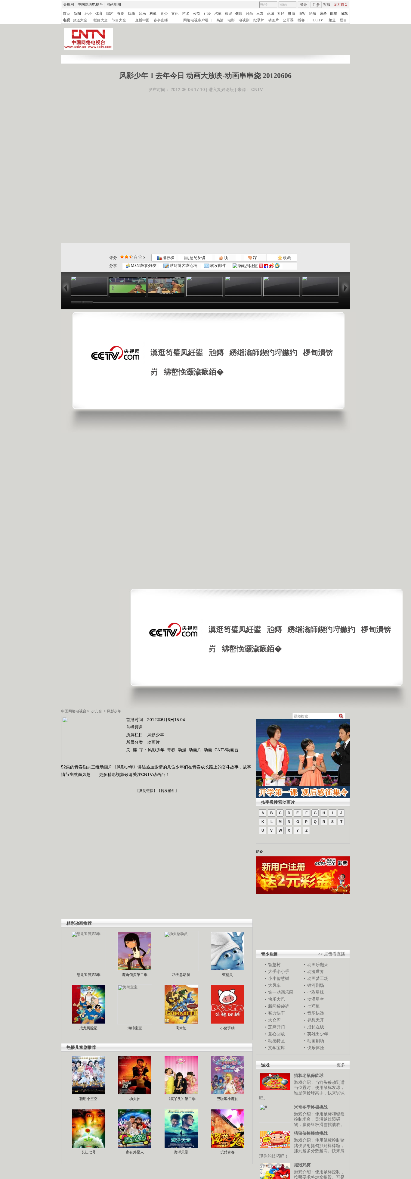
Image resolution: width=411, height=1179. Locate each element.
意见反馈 (197, 257)
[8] (135, 256)
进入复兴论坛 (221, 89)
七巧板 (313, 1006)
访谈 (323, 13)
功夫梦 (134, 1099)
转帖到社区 (248, 266)
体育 (99, 13)
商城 (270, 13)
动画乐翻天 (317, 964)
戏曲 (131, 13)
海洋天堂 (181, 1152)
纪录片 (258, 20)
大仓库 (274, 1020)
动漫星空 (315, 999)
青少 (164, 13)
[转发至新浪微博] (271, 266)
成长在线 (315, 1026)
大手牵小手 (278, 971)
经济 (88, 13)
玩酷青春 (227, 1152)
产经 (207, 13)
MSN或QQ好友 (143, 265)
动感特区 (276, 1040)
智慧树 (274, 964)
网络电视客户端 (196, 20)
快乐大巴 (276, 999)
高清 (220, 20)
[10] (140, 256)
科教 (153, 13)
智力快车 (276, 1013)
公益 (196, 13)
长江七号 (88, 1152)
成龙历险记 (88, 1028)
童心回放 (276, 1033)
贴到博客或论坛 (183, 265)
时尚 (249, 13)
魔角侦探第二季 (134, 975)
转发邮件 (217, 265)
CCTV (318, 20)
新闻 (77, 13)
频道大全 (80, 20)
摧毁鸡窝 (302, 1164)
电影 (231, 20)
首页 (66, 13)
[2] (122, 256)
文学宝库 (276, 1047)
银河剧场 (315, 985)
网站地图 (114, 4)
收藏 (286, 257)
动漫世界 (315, 971)
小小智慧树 (278, 978)
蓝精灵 (227, 975)
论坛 (312, 13)
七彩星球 (315, 992)
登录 (303, 5)
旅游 (228, 13)
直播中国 (142, 20)
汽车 (217, 13)
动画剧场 (315, 1040)
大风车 (274, 985)
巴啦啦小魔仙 (227, 1099)
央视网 (68, 4)
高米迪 (181, 1028)
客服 (326, 4)
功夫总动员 (181, 975)
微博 (291, 13)
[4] (126, 256)
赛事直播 (160, 20)
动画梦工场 (317, 978)
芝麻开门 (276, 1026)
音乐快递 (315, 1013)
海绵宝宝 (135, 1028)
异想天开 (315, 1020)
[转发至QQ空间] (277, 266)
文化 (174, 13)
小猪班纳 (227, 1028)
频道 (332, 20)
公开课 (288, 20)
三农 (260, 13)
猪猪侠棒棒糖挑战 (311, 1133)
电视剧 (244, 20)
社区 (281, 13)
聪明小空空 (88, 1099)
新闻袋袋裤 (278, 1006)
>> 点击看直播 (331, 954)
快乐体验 (315, 1047)
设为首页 (340, 4)
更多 (341, 1065)
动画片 (273, 20)
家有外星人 (135, 1152)
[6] (131, 256)
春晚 (120, 13)
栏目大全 (100, 20)
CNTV (257, 89)
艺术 (185, 13)
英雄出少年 (317, 1033)
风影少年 (114, 711)
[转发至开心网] (261, 266)
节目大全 (119, 20)
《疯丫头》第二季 (181, 1099)
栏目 (343, 20)
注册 (316, 5)
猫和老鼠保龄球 (308, 1075)
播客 (301, 20)
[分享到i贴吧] (266, 266)
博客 (302, 13)
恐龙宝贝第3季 (88, 975)
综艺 (109, 13)
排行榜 (168, 257)
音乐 (142, 13)
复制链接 (146, 791)
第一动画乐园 (280, 992)
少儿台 (96, 711)
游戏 (344, 13)
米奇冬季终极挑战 (311, 1107)
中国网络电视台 (90, 4)
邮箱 (333, 13)
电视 (66, 20)
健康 (239, 13)
